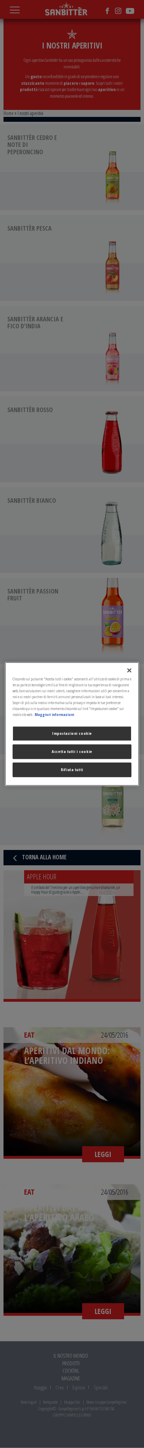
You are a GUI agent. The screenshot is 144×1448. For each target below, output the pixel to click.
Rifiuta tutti (72, 769)
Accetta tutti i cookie (72, 751)
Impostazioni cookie (72, 733)
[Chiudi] (129, 670)
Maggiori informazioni (54, 714)
